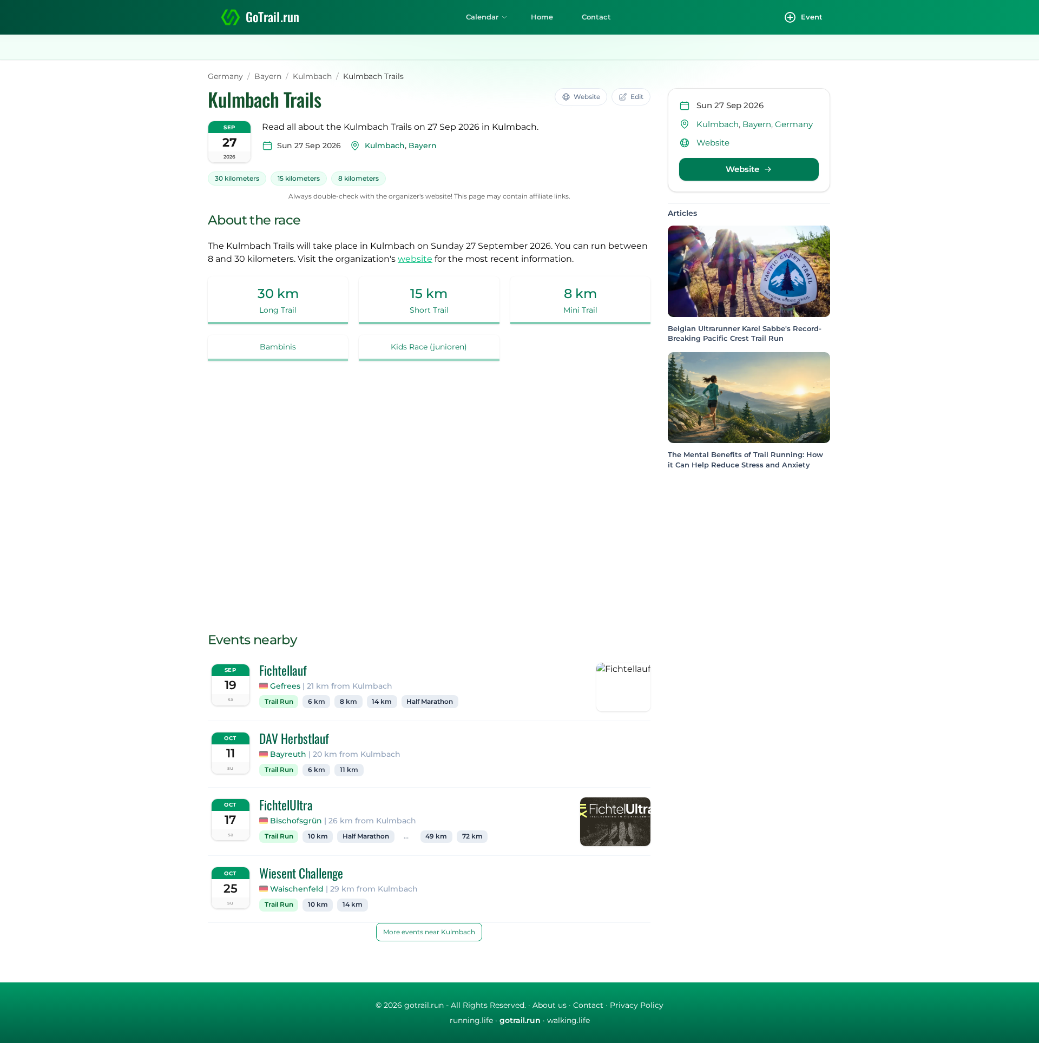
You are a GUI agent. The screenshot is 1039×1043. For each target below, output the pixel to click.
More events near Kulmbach (429, 932)
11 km (349, 770)
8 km (348, 701)
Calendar (482, 16)
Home (542, 16)
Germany (225, 76)
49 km (436, 836)
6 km (316, 701)
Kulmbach (312, 76)
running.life (471, 1020)
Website (712, 142)
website (415, 259)
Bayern (267, 76)
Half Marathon (429, 701)
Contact (596, 16)
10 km (318, 836)
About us (549, 1005)
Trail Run (279, 701)
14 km (382, 701)
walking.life (568, 1020)
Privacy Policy (636, 1005)
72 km (472, 836)
